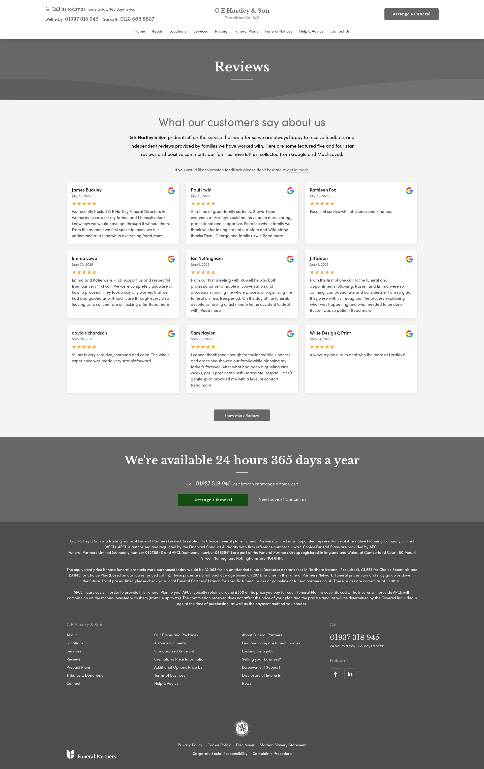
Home (140, 31)
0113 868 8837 (137, 19)
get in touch (298, 170)
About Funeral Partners (262, 635)
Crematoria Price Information (180, 659)
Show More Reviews (242, 415)
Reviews (74, 659)
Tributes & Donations (85, 675)
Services (200, 31)
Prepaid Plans (79, 667)
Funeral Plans (246, 31)
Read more (152, 235)
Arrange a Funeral (411, 14)
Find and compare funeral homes (271, 643)
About (157, 31)
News (246, 683)
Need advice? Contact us (282, 499)
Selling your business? (261, 659)
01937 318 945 (82, 19)
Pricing (221, 31)
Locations (177, 31)
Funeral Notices (278, 31)
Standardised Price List (174, 651)
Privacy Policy (190, 745)
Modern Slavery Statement (283, 745)
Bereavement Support (261, 667)
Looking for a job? (257, 651)
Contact (73, 683)
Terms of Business (169, 675)
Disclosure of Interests (261, 675)
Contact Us (340, 31)
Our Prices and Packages (176, 635)
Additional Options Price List (179, 667)
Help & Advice (311, 31)
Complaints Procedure (272, 753)
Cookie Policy (219, 745)
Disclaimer (245, 745)
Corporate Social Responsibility (220, 753)
